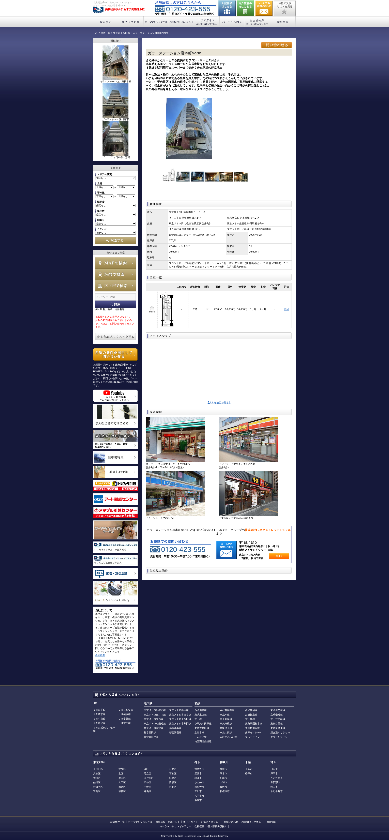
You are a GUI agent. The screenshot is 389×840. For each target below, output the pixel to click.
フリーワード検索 (115, 304)
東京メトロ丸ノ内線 (155, 714)
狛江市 (198, 778)
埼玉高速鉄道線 (203, 741)
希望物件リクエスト (252, 822)
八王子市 (199, 795)
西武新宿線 (251, 710)
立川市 (198, 791)
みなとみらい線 (228, 737)
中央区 (122, 769)
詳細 (286, 309)
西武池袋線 (200, 710)
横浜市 (223, 769)
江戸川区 (149, 778)
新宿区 (122, 786)
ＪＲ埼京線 (99, 714)
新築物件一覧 (117, 822)
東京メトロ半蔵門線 (180, 723)
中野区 (147, 786)
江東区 (172, 778)
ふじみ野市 (276, 791)
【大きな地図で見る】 (219, 402)
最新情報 (271, 822)
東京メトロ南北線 (153, 728)
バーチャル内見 (232, 21)
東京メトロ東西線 (153, 719)
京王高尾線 (226, 719)
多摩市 (198, 800)
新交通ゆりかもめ (280, 732)
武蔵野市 (199, 769)
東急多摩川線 (277, 728)
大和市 (223, 782)
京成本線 (225, 714)
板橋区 (122, 791)
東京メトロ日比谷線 (180, 714)
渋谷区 (147, 782)
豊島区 (96, 791)
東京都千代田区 (121, 33)
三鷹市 (198, 773)
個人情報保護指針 (217, 826)
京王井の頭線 (277, 719)
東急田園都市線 (253, 723)
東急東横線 (226, 723)
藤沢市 (223, 786)
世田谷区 (98, 786)
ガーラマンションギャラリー (175, 826)
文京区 (96, 773)
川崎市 (223, 778)
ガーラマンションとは (156, 21)
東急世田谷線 (252, 728)
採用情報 (283, 21)
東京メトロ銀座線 (179, 710)
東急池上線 (226, 728)
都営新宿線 (175, 732)
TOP (95, 32)
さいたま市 (276, 778)
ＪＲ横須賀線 (126, 709)
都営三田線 (150, 732)
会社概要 (100, 655)
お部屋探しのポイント (181, 21)
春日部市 (275, 782)
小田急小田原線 (203, 723)
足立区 (147, 773)
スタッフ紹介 (131, 21)
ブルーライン (252, 737)
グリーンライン (278, 737)
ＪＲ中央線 (99, 718)
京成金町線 (276, 714)
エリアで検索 (115, 285)
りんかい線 (200, 737)
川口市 (274, 769)
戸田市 (274, 773)
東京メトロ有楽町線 (155, 723)
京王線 (198, 719)
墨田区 (122, 778)
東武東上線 (200, 714)
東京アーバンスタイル (98, 10)
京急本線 (199, 732)
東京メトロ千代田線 (180, 719)
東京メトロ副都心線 (155, 710)
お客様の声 (257, 21)
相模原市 (225, 791)
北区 (121, 773)
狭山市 (274, 786)
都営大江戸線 (151, 737)
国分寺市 (199, 786)
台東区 (172, 769)
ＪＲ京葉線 (125, 723)
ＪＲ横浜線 (125, 714)
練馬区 (147, 791)
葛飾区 (172, 773)
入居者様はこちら (227, 8)
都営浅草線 (175, 728)
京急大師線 (226, 732)
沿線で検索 (115, 274)
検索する (105, 21)
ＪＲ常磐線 (125, 718)
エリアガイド (207, 21)
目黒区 (172, 782)
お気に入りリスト (210, 822)
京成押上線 (251, 714)
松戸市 (248, 773)
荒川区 (96, 778)
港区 (146, 769)
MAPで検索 (115, 263)
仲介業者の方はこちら (245, 8)
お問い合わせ (264, 8)
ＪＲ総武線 (99, 723)
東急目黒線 (276, 723)
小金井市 (199, 782)
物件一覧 (105, 33)
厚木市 (223, 773)
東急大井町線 (201, 728)
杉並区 (172, 786)
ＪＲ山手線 (99, 709)
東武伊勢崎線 (277, 710)
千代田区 (98, 769)
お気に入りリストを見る (285, 8)
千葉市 (248, 769)
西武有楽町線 (227, 710)
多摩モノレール (253, 732)
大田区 (122, 782)
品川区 (96, 782)
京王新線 (250, 719)
